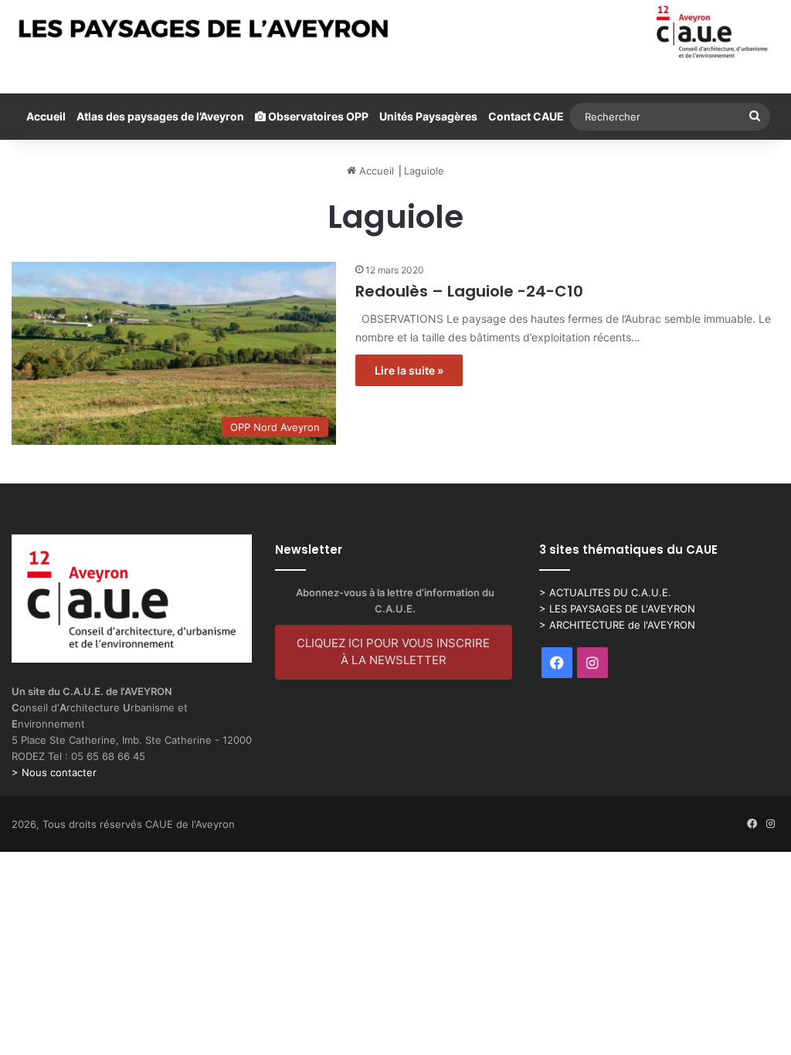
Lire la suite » (409, 370)
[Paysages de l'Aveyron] (395, 32)
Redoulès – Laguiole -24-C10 (469, 291)
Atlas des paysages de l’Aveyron (160, 116)
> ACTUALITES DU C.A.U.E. (605, 592)
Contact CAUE (526, 116)
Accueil (46, 116)
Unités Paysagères (428, 116)
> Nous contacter (54, 772)
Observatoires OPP (317, 116)
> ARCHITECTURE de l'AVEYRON (617, 625)
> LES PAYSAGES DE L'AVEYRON (617, 608)
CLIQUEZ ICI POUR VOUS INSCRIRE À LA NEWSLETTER (393, 652)
